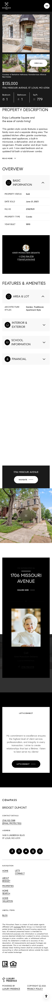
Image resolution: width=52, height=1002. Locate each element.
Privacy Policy (35, 989)
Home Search (6, 892)
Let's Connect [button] (20, 872)
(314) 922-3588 (8, 820)
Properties (8, 886)
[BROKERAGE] (40, 851)
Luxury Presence (11, 989)
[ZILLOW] (33, 851)
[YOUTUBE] (26, 851)
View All (38, 63)
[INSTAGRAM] (19, 851)
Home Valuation (7, 899)
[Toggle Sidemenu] (47, 6)
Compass (17, 927)
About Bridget (6, 879)
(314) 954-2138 (27, 256)
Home (5, 871)
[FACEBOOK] (12, 851)
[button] (26, 764)
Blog (5, 915)
